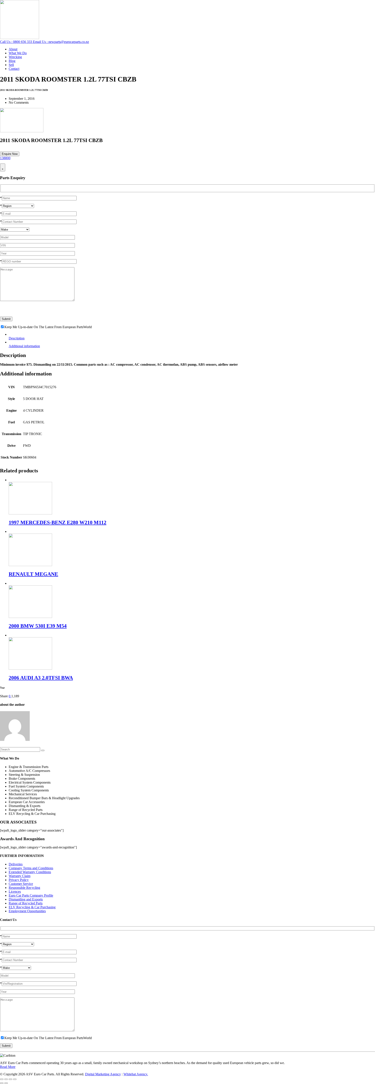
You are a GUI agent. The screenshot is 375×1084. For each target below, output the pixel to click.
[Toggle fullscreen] (6, 1079)
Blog (12, 61)
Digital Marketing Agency (103, 1074)
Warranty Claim (19, 876)
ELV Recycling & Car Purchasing (32, 907)
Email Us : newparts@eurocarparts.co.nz (61, 42)
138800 (5, 158)
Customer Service (21, 884)
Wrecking (15, 57)
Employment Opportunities (27, 911)
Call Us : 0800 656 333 (16, 42)
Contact (14, 68)
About (13, 49)
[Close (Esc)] (14, 1079)
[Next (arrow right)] (6, 1083)
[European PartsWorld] (19, 38)
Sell (11, 65)
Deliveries (16, 864)
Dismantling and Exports (26, 899)
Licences (15, 891)
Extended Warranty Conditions (30, 872)
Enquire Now (10, 154)
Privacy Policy (19, 880)
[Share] (10, 1079)
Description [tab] (17, 338)
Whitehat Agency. (135, 1074)
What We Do (18, 53)
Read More (7, 1067)
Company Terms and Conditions (31, 868)
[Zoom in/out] (1, 1079)
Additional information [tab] (24, 346)
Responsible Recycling (24, 887)
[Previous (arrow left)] (1, 1083)
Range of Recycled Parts (26, 903)
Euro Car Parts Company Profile (31, 895)
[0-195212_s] (21, 131)
